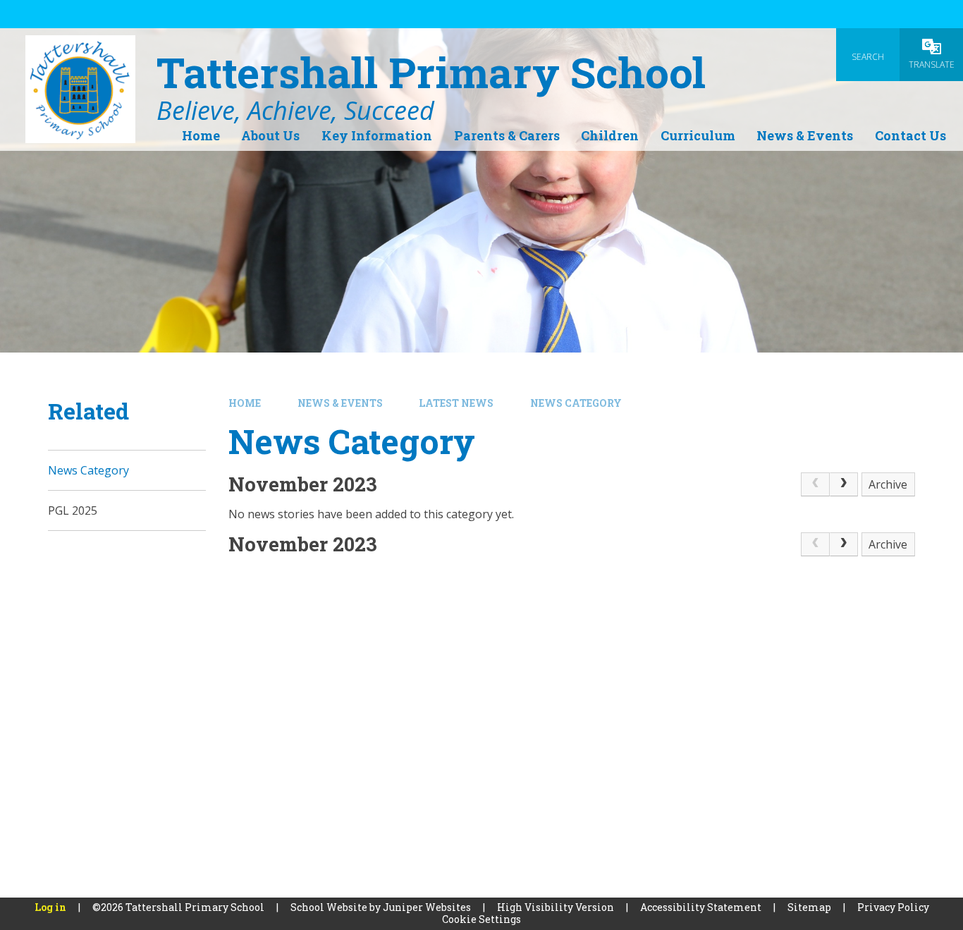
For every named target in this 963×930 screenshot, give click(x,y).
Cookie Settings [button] (481, 919)
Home (244, 403)
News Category (576, 403)
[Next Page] (844, 484)
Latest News (456, 403)
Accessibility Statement (700, 907)
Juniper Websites (427, 907)
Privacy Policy (893, 907)
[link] (815, 484)
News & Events (340, 403)
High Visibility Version (555, 907)
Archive (888, 484)
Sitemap (809, 907)
